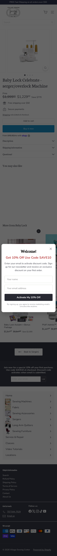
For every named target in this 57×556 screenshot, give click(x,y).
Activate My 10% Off (28, 297)
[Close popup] (50, 249)
